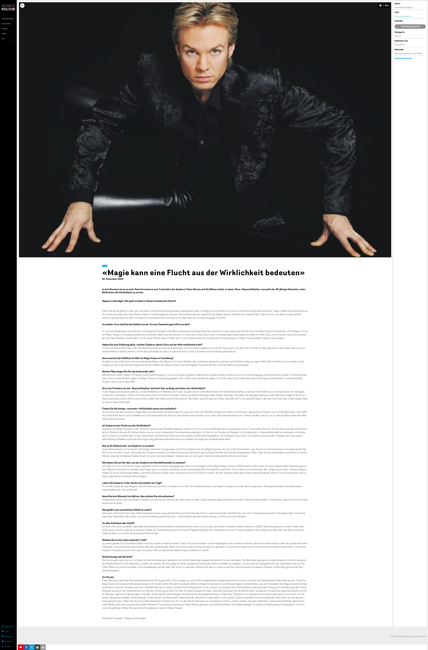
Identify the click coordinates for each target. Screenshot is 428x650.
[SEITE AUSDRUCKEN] (43, 647)
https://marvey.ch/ (403, 16)
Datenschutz (422, 636)
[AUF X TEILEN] (32, 647)
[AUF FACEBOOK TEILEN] (26, 647)
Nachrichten (6, 23)
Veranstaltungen (8, 18)
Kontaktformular (410, 26)
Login (6, 631)
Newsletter (8, 641)
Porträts (5, 28)
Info (3, 38)
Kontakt (7, 646)
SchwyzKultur (8, 7)
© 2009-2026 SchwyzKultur (399, 636)
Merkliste (7, 636)
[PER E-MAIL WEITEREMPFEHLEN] (37, 647)
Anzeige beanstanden (403, 58)
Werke (4, 33)
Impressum (413, 636)
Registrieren (8, 626)
